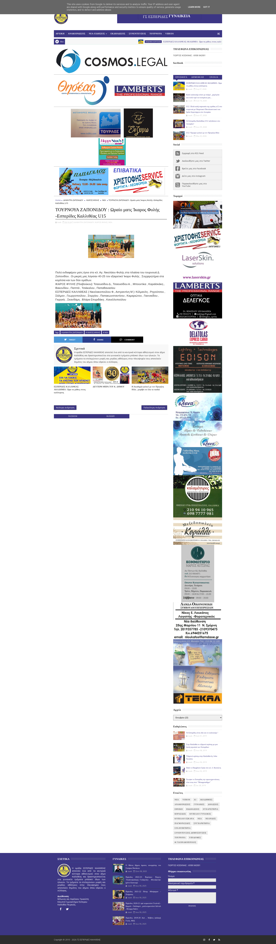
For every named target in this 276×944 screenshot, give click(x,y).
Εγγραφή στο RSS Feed (193, 153)
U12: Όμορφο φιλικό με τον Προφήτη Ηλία (202, 133)
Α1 (195, 800)
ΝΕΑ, (110, 222)
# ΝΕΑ (105, 332)
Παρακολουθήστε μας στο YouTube (194, 184)
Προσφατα (181, 77)
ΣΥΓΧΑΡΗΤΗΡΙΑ (202, 823)
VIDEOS (169, 34)
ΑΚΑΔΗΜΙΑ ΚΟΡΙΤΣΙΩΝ (112, 42)
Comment (129, 340)
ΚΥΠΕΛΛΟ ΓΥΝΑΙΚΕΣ (200, 814)
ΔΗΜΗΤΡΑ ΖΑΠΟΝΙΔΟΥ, (84, 222)
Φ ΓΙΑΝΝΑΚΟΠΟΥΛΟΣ (185, 842)
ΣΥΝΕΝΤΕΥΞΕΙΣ (137, 34)
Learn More (194, 7)
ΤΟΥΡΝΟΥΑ (156, 34)
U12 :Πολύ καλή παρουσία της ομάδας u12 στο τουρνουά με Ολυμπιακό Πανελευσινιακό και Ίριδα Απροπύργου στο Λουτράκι (204, 109)
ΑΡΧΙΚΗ (60, 34)
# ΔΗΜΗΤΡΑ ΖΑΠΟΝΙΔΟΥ (72, 332)
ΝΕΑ (104, 200)
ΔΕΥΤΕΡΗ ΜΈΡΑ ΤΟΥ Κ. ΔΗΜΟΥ (108, 386)
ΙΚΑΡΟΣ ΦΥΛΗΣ (92, 200)
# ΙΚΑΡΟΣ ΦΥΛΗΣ (93, 332)
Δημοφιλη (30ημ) (197, 78)
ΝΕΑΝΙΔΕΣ (211, 819)
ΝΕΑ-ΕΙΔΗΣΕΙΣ (97, 34)
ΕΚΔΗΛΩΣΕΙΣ (118, 34)
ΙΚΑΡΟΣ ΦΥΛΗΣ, (101, 222)
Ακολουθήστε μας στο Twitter (196, 161)
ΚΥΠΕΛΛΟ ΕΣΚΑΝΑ (184, 819)
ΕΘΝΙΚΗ (179, 809)
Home (58, 200)
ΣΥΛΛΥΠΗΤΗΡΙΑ (183, 828)
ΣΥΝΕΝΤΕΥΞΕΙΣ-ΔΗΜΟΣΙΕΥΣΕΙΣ (190, 833)
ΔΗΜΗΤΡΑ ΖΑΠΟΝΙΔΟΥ (73, 200)
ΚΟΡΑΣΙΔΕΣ (180, 814)
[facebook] (60, 909)
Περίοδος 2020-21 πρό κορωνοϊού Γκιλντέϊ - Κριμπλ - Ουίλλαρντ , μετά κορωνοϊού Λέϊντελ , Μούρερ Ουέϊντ (143, 906)
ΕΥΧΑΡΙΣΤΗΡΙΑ (210, 809)
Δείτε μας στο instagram (193, 176)
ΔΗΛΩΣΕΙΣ (213, 804)
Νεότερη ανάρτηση (65, 407)
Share (100, 340)
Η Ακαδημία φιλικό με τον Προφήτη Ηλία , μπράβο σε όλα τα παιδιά (148, 388)
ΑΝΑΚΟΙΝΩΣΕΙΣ (76, 34)
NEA (199, 42)
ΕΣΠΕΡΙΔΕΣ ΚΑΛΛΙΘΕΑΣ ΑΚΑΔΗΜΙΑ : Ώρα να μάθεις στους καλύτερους (154, 42)
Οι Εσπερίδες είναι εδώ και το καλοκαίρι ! (202, 733)
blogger (110, 416)
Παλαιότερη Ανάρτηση (154, 407)
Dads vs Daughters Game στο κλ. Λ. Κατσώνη (203, 768)
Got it (206, 7)
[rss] (219, 940)
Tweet (72, 340)
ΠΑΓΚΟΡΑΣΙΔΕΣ (182, 823)
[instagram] (204, 940)
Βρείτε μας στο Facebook (194, 168)
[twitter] (67, 909)
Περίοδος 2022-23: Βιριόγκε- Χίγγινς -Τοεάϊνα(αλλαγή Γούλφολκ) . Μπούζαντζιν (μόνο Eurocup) (143, 880)
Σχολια (214, 77)
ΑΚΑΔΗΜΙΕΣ (206, 800)
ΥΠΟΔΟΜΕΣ (195, 838)
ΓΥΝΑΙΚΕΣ (199, 804)
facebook (72, 416)
